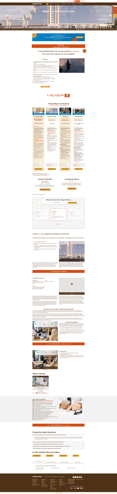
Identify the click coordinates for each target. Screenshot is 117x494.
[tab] (58, 435)
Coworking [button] (76, 455)
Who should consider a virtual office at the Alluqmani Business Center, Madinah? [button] (58, 448)
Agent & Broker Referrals (62, 483)
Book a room (61, 482)
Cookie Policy (52, 486)
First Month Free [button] (38, 169)
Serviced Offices (57, 3)
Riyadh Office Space (71, 480)
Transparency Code (44, 486)
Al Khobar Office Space (71, 482)
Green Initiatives (43, 484)
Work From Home (35, 485)
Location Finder (51, 3)
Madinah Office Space (71, 483)
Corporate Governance (44, 485)
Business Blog (52, 480)
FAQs (51, 483)
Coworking (68, 3)
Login (83, 1)
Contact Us (115, 12)
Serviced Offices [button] (37, 455)
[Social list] (73, 477)
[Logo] (37, 3)
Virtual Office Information (65, 462)
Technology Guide (53, 489)
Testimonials (43, 481)
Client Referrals (61, 484)
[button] (72, 284)
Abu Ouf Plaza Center (36, 376)
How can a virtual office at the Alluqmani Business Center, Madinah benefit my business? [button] (58, 442)
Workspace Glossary (53, 488)
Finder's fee (61, 485)
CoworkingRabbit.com (53, 481)
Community (43, 482)
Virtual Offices (63, 3)
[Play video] (72, 65)
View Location (40, 391)
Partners (42, 483)
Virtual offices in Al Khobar (71, 467)
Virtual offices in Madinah (40, 469)
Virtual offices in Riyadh (39, 467)
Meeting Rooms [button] (63, 455)
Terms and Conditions (53, 484)
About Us (42, 480)
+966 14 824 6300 (71, 1)
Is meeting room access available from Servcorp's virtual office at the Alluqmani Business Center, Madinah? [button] (58, 446)
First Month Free (72, 188)
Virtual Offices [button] (49, 455)
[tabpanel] (58, 214)
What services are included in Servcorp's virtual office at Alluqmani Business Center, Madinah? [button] (58, 434)
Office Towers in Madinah (51, 462)
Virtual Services (77, 462)
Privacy (51, 485)
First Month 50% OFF (45, 189)
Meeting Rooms (73, 3)
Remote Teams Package (36, 484)
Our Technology (80, 3)
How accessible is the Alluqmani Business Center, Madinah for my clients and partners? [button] (58, 444)
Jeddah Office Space (71, 481)
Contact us (60, 480)
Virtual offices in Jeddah (55, 467)
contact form (64, 271)
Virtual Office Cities (39, 462)
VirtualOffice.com (52, 482)
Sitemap (51, 487)
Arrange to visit (61, 481)
